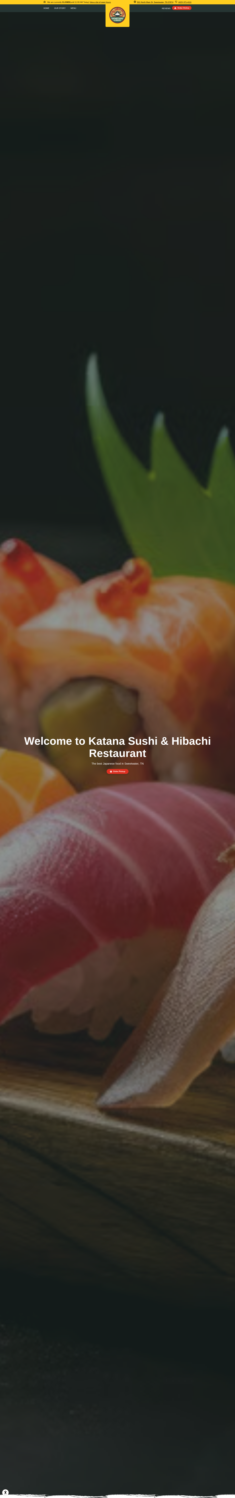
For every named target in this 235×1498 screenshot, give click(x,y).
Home (46, 8)
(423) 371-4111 (184, 2)
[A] (5, 1492)
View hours (100, 2)
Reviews (166, 8)
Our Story (60, 8)
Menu (73, 8)
